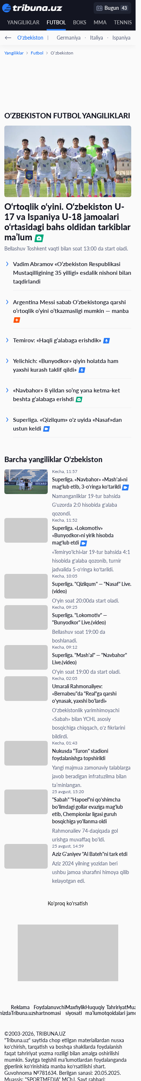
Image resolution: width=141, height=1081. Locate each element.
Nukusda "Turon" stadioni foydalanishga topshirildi (80, 754)
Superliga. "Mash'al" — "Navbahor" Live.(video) (89, 658)
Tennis (123, 22)
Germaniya (69, 37)
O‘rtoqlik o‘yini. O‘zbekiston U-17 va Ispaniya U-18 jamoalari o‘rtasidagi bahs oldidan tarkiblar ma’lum (67, 221)
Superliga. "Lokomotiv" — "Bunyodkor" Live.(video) (79, 618)
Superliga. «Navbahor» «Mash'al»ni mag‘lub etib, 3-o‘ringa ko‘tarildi (89, 483)
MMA (100, 22)
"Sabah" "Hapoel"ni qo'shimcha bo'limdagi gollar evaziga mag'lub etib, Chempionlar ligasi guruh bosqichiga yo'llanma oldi (87, 810)
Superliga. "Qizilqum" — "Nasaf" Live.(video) (91, 587)
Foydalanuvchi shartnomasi (49, 1010)
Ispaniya (121, 37)
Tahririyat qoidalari (116, 1010)
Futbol (56, 22)
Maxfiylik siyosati (75, 1010)
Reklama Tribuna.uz (22, 1010)
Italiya (96, 37)
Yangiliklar (23, 22)
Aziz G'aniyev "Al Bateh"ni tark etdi (89, 854)
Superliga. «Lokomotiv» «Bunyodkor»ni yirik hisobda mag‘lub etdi (83, 535)
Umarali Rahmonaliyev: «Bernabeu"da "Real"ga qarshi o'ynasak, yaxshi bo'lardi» (84, 693)
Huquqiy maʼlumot (95, 1010)
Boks (79, 22)
